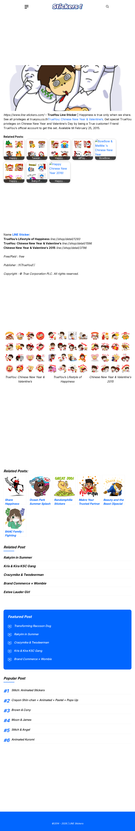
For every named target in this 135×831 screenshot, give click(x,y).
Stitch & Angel (20, 729)
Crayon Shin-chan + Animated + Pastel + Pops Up (44, 700)
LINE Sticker (20, 234)
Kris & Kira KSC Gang (20, 566)
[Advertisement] (67, 38)
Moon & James (21, 719)
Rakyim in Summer (18, 557)
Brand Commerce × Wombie (25, 583)
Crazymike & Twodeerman (23, 575)
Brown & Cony (21, 710)
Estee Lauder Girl (17, 592)
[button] (107, 6)
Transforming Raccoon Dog (32, 626)
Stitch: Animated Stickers (28, 690)
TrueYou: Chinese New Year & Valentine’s (75, 119)
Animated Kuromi (22, 739)
